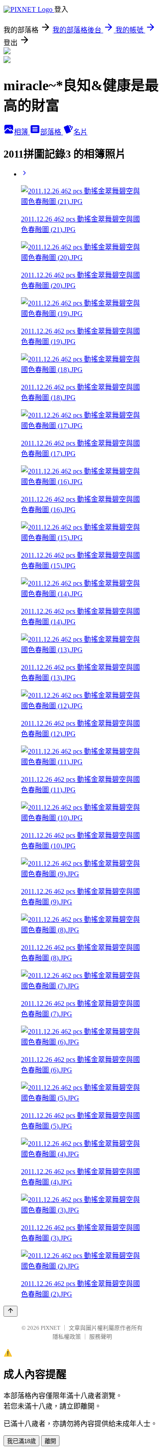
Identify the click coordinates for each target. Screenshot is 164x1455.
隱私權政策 (66, 1336)
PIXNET (50, 1328)
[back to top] (10, 1311)
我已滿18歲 (21, 1441)
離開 (50, 1441)
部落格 (51, 132)
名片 (80, 132)
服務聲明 (100, 1336)
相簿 (22, 132)
